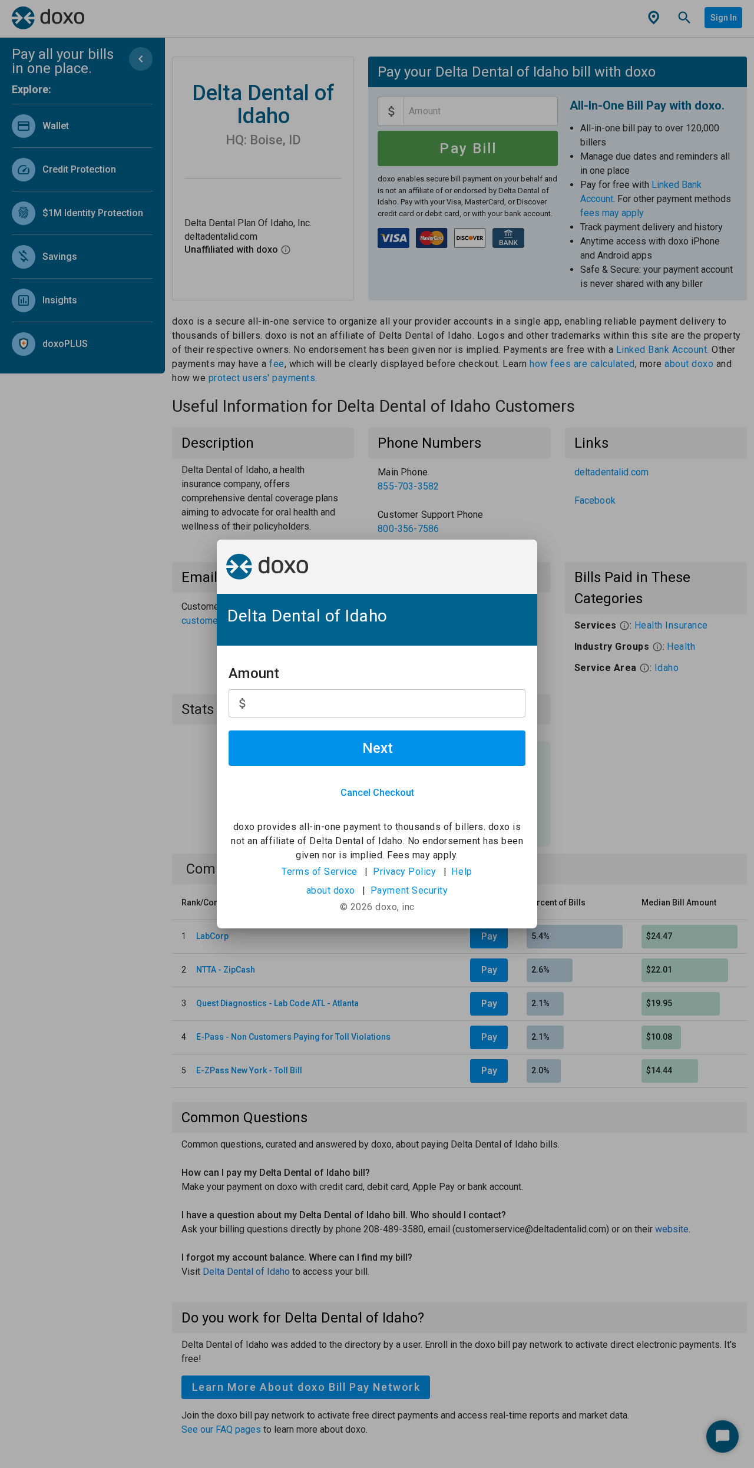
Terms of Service (320, 871)
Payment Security (409, 890)
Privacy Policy (404, 871)
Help (461, 871)
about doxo (330, 890)
